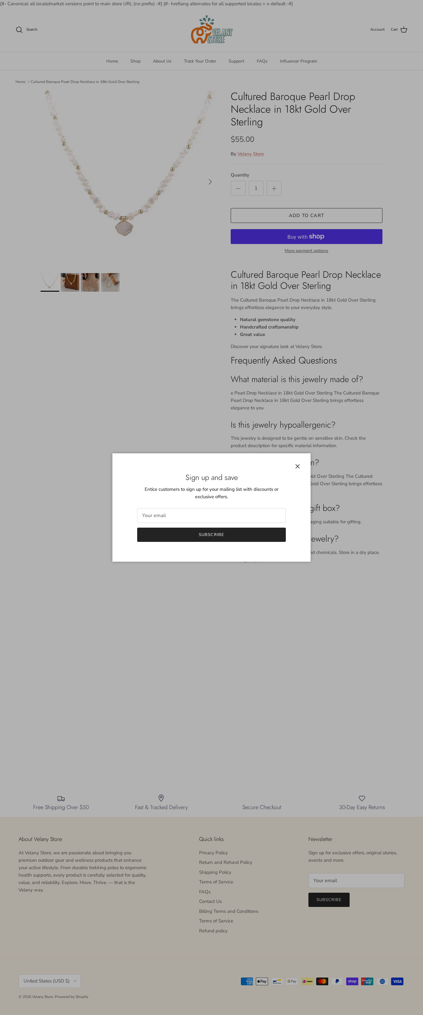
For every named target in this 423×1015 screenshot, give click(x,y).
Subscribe (211, 535)
